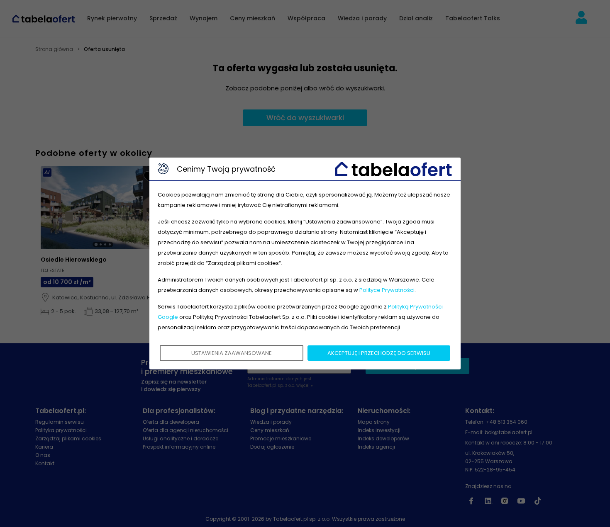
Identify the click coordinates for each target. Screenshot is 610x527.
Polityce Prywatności (387, 290)
